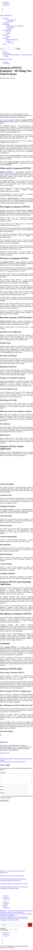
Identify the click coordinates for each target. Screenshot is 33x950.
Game (8, 32)
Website (2, 793)
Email (2, 789)
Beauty (9, 36)
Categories (3, 928)
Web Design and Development (15, 26)
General (5, 905)
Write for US (6, 5)
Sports (8, 33)
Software (9, 29)
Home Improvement (12, 39)
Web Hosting (10, 27)
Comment (3, 772)
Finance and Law (11, 20)
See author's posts (4, 753)
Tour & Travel (10, 42)
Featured (5, 62)
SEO (4, 44)
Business (5, 18)
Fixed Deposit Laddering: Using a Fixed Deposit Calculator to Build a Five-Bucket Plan (13, 879)
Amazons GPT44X (8, 121)
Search (5, 906)
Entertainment (7, 30)
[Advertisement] (16, 95)
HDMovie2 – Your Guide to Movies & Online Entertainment (16, 910)
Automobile (10, 21)
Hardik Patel (5, 78)
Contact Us (6, 3)
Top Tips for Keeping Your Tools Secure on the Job (14, 883)
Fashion (5, 35)
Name (2, 786)
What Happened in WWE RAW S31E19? (12, 761)
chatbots (16, 293)
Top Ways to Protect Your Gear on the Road (12, 875)
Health (8, 41)
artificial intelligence (5, 173)
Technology (6, 24)
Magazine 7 (3, 947)
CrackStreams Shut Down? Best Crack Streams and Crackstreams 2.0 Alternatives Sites (14, 887)
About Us (6, 2)
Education (6, 23)
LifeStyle (5, 38)
